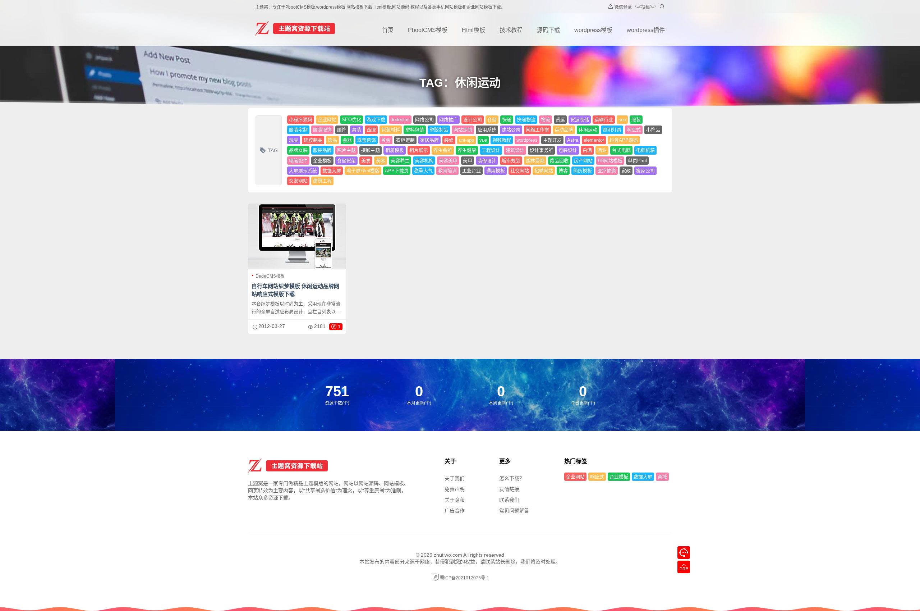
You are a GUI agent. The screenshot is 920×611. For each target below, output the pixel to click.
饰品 (332, 140)
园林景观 (535, 160)
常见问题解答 (514, 511)
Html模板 (473, 30)
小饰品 (653, 129)
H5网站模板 (610, 160)
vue (483, 140)
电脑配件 (298, 160)
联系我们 (509, 500)
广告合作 (455, 511)
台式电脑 (621, 150)
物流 (545, 119)
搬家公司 (645, 170)
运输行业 (603, 119)
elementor (594, 140)
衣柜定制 (405, 140)
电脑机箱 (645, 150)
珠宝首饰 (366, 140)
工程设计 (491, 150)
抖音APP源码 (624, 140)
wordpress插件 (646, 30)
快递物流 (526, 119)
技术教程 (511, 30)
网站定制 (463, 129)
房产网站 (583, 160)
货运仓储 (579, 119)
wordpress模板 (593, 30)
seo (622, 119)
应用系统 (487, 129)
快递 (506, 119)
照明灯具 (612, 129)
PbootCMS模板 (427, 30)
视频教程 (501, 140)
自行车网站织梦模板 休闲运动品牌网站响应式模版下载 (295, 290)
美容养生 (400, 160)
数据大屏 (331, 170)
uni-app (466, 140)
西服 (371, 129)
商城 (662, 476)
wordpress (527, 140)
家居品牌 (429, 140)
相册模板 (394, 150)
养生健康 (466, 150)
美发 (366, 160)
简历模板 (582, 170)
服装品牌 (322, 150)
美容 (380, 160)
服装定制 (298, 129)
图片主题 (346, 150)
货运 (560, 119)
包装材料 (390, 129)
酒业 (602, 150)
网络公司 (424, 119)
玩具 (293, 140)
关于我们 (455, 478)
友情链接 (509, 489)
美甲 (467, 160)
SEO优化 (351, 119)
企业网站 (327, 119)
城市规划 (511, 160)
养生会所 (442, 150)
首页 (388, 30)
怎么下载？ (511, 478)
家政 (626, 170)
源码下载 (548, 30)
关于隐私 (455, 500)
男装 (356, 129)
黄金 (386, 140)
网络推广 (448, 119)
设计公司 (472, 119)
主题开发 (552, 140)
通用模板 (495, 170)
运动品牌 (564, 129)
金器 (347, 140)
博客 (563, 170)
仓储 (492, 119)
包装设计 (567, 150)
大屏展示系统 (303, 170)
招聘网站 (543, 170)
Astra (572, 140)
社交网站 (519, 170)
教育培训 (447, 170)
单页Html (637, 160)
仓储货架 (346, 160)
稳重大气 (423, 170)
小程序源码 (300, 119)
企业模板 (322, 160)
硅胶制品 (313, 140)
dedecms (400, 119)
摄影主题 (370, 150)
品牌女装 (298, 150)
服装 (636, 119)
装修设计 (487, 160)
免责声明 (455, 489)
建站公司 (511, 129)
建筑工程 (322, 180)
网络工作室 (537, 129)
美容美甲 (448, 160)
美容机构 (424, 160)
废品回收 (559, 160)
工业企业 (471, 170)
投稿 (645, 7)
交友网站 (298, 180)
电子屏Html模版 (363, 170)
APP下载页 (397, 170)
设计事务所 (541, 150)
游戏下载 (376, 119)
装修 (449, 140)
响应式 (634, 129)
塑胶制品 (438, 129)
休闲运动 (588, 129)
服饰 (341, 129)
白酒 (587, 150)
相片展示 (418, 150)
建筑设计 (515, 150)
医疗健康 (606, 170)
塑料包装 (414, 129)
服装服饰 (322, 129)
